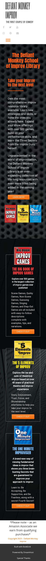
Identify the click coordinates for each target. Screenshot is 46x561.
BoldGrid (27, 546)
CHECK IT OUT (23, 331)
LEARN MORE (19, 197)
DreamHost (28, 552)
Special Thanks (23, 558)
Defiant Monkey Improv (17, 10)
